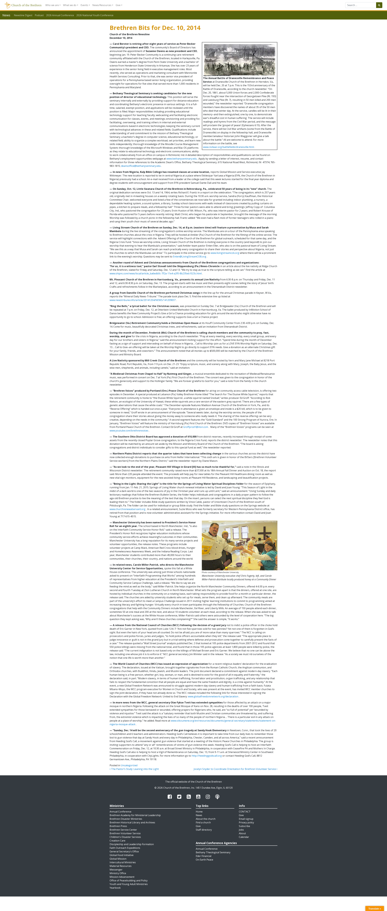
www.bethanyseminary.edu (181, 158)
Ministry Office (118, 873)
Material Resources (121, 866)
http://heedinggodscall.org (207, 755)
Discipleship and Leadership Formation (132, 844)
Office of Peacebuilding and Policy (129, 880)
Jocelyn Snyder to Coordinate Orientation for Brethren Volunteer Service (235, 769)
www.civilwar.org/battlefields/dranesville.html (228, 147)
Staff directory (204, 829)
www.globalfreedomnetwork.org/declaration (213, 696)
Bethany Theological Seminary (213, 852)
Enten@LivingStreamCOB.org (189, 256)
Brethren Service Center (123, 829)
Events (84, 5)
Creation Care (117, 840)
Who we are (52, 5)
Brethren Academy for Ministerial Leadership (135, 815)
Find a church (203, 822)
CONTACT (244, 811)
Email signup (246, 819)
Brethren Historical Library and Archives (132, 822)
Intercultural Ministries (123, 862)
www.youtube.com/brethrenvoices (129, 430)
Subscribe (244, 826)
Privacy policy (246, 822)
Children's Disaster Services (125, 837)
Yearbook (115, 887)
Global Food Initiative (121, 855)
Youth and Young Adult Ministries (129, 884)
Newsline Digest (23, 15)
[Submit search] (379, 5)
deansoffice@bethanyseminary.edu (141, 166)
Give (118, 5)
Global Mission (118, 858)
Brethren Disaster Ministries (126, 819)
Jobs (241, 829)
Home (199, 811)
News (199, 815)
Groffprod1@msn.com (195, 427)
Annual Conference (120, 811)
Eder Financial (203, 856)
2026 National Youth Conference (94, 15)
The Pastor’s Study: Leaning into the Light (135, 769)
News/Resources (101, 5)
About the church (205, 819)
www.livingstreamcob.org (225, 253)
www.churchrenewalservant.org (127, 509)
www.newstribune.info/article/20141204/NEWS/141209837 (143, 300)
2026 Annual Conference (60, 15)
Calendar (244, 837)
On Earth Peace (204, 859)
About (242, 833)
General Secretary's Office (124, 851)
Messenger (116, 869)
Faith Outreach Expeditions (125, 848)
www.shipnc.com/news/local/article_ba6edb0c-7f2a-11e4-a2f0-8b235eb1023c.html (156, 273)
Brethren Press (118, 826)
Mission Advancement (122, 877)
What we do (69, 5)
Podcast (39, 15)
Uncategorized (129, 765)
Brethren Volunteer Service (125, 833)
